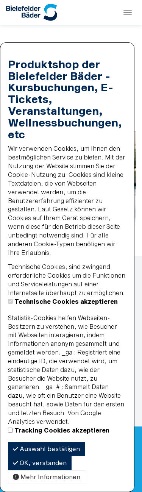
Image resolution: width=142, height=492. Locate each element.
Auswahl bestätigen (49, 448)
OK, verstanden (42, 462)
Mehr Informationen (49, 476)
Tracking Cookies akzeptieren (61, 430)
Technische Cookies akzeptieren (66, 301)
